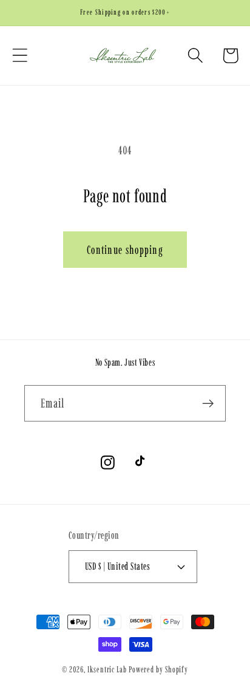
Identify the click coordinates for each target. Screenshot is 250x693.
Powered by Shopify (158, 669)
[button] (19, 55)
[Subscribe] (208, 403)
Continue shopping (125, 249)
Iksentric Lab (107, 669)
